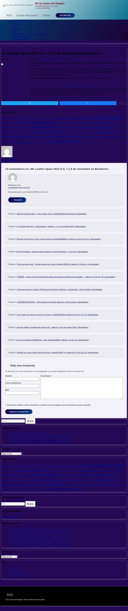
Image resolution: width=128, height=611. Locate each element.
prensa (43, 132)
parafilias (19, 132)
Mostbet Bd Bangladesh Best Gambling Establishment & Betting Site (41, 435)
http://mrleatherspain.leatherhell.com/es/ (78, 85)
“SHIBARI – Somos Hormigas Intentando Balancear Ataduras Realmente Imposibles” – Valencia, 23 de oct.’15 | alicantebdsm (65, 277)
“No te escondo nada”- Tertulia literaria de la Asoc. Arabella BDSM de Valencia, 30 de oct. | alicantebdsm (57, 264)
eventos (76, 59)
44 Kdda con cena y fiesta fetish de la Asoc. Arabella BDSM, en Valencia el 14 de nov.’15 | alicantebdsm (57, 353)
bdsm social (30, 118)
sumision (47, 142)
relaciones (103, 132)
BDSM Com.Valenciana (21, 37)
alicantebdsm (58, 59)
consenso (9, 122)
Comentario (46, 376)
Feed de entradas (19, 572)
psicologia (60, 132)
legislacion (119, 123)
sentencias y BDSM (79, 136)
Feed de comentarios (21, 575)
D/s (55, 122)
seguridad (56, 136)
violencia (78, 141)
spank (19, 141)
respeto (118, 132)
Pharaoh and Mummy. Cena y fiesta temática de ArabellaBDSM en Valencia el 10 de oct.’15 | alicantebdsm (58, 239)
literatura (45, 127)
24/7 (10, 118)
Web (7, 390)
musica (7, 132)
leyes (6, 127)
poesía (29, 132)
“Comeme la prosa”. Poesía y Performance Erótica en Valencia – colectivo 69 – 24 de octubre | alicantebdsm (59, 289)
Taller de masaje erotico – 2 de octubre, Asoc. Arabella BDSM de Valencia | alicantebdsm (51, 214)
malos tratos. (66, 127)
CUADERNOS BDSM (20, 39)
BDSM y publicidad (48, 118)
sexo (98, 136)
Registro (15, 567)
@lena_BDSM (9, 517)
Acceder (15, 570)
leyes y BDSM (23, 127)
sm (8, 142)
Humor (14, 31)
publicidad (74, 132)
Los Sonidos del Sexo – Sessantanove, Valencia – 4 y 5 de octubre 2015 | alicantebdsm (51, 226)
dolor (75, 123)
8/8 (4, 118)
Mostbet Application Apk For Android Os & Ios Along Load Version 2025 (42, 541)
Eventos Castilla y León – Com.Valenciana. (30, 34)
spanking (30, 142)
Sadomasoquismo (16, 136)
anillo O (17, 118)
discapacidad (65, 123)
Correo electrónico (13, 383)
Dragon (15, 23)
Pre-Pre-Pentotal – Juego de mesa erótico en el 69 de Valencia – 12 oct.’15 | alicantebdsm (52, 252)
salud (38, 136)
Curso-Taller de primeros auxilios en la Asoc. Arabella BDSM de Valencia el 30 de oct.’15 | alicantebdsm (57, 315)
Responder (18, 200)
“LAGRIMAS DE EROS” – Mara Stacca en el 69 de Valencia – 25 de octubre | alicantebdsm (52, 302)
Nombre (8, 376)
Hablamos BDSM (19, 21)
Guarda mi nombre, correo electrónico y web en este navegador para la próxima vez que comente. (49, 405)
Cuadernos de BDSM (34, 122)
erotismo (84, 123)
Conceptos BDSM (105, 118)
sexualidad (112, 137)
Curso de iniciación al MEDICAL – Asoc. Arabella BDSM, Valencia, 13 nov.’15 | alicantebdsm (52, 340)
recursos (87, 132)
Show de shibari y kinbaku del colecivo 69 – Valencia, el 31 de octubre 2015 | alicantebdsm (52, 327)
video (61, 141)
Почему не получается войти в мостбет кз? (31, 433)
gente (110, 123)
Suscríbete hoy (65, 15)
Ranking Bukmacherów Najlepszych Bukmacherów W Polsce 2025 (40, 438)
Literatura (16, 29)
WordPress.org (18, 578)
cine (80, 118)
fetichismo (97, 122)
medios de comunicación (97, 127)
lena (13, 26)
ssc (38, 142)
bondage (65, 118)
